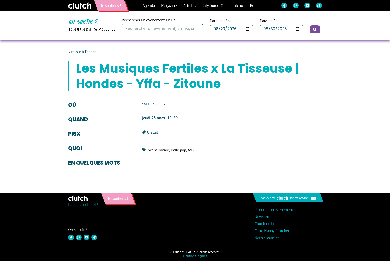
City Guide (211, 5)
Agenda (149, 5)
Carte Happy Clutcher (272, 230)
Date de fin (268, 21)
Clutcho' (237, 5)
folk (191, 149)
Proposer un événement (274, 209)
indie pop (178, 149)
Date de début (221, 21)
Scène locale (158, 149)
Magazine (169, 5)
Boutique (257, 5)
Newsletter (264, 216)
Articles (189, 5)
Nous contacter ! (268, 237)
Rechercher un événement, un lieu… (151, 20)
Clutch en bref (266, 223)
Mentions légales (195, 256)
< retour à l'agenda (83, 52)
